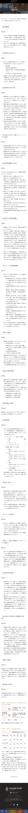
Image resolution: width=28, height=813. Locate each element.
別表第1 (17, 69)
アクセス (2, 812)
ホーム (2, 4)
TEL (7, 812)
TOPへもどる (14, 776)
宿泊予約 (20, 812)
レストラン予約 (12, 812)
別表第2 (6, 240)
